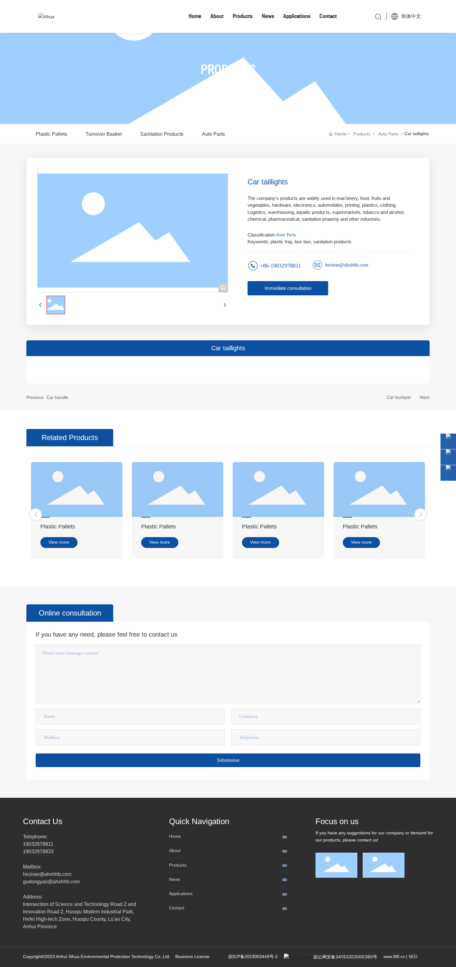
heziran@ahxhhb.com (346, 264)
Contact (176, 907)
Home (175, 836)
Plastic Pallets (57, 526)
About (175, 850)
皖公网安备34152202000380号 (345, 956)
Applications (181, 893)
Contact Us (42, 821)
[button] (35, 514)
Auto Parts (388, 133)
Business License (192, 956)
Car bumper (399, 397)
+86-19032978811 (280, 266)
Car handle (57, 397)
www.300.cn (394, 956)
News (174, 879)
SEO (413, 956)
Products (361, 133)
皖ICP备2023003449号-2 (253, 956)
